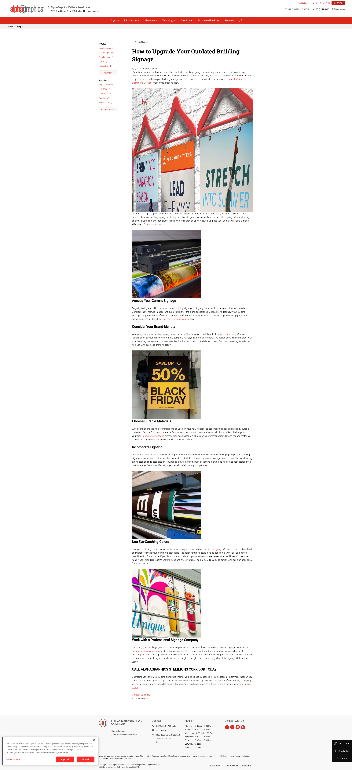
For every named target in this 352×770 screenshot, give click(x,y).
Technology (168, 20)
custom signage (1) (107, 52)
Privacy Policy (214, 766)
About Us (303, 3)
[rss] (243, 727)
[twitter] (232, 727)
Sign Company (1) (106, 57)
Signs (114, 20)
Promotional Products (208, 20)
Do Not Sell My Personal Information (237, 766)
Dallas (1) (103, 61)
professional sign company (146, 651)
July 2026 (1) (104, 89)
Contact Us (325, 3)
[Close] (94, 740)
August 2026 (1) (106, 84)
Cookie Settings (13, 759)
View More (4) (109, 72)
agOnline (338, 3)
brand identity (229, 334)
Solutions (185, 20)
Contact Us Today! (141, 694)
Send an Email (162, 730)
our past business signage (176, 318)
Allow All (85, 759)
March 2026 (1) (105, 102)
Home (10, 26)
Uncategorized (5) (106, 48)
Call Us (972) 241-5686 (166, 726)
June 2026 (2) (105, 93)
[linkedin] (237, 727)
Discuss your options (153, 435)
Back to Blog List (141, 42)
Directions (340, 9)
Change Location (118, 731)
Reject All (65, 759)
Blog (315, 3)
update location (93, 11)
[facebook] (227, 727)
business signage (213, 549)
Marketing (150, 20)
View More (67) (110, 109)
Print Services (130, 20)
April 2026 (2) (104, 98)
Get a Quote (344, 743)
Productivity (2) (105, 66)
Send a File (344, 751)
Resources (230, 20)
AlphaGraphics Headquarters (124, 734)
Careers (344, 758)
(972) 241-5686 (322, 9)
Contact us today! (152, 224)
